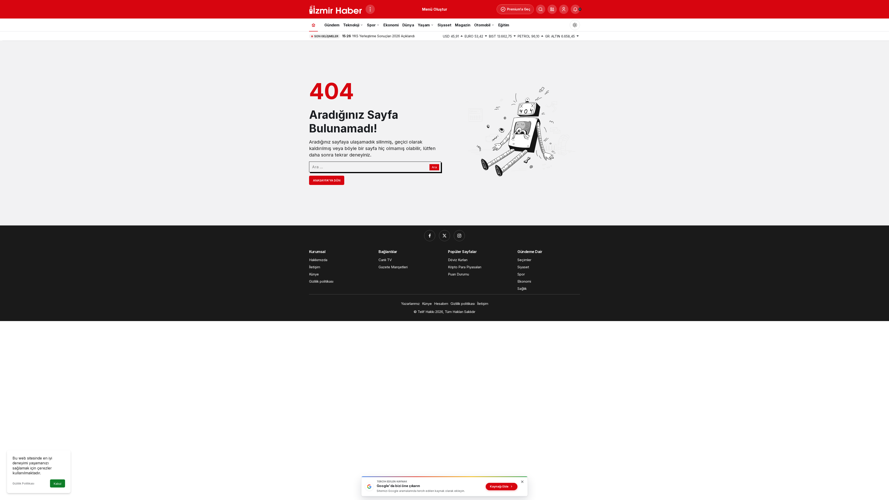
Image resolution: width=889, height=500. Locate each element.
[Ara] (540, 9)
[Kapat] (522, 482)
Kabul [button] (57, 483)
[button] (552, 9)
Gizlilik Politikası (23, 483)
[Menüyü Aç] (370, 9)
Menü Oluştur (434, 9)
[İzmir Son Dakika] (335, 8)
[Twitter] (444, 235)
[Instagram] (459, 235)
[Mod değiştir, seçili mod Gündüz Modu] (575, 25)
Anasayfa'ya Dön (326, 180)
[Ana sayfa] (313, 25)
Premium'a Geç (518, 9)
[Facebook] (429, 235)
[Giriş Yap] (563, 9)
